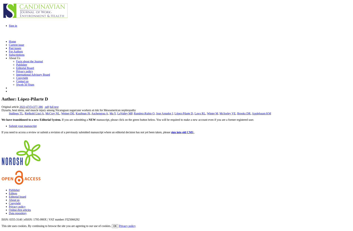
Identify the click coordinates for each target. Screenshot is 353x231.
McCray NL (52, 113)
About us (14, 200)
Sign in (13, 25)
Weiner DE (67, 113)
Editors (13, 193)
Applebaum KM (261, 113)
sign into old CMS (182, 132)
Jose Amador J (164, 113)
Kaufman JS (83, 113)
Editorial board (17, 196)
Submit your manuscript (23, 126)
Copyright (15, 203)
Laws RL (200, 113)
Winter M (212, 113)
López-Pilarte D (183, 113)
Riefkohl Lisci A (34, 113)
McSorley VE (228, 113)
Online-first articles (20, 209)
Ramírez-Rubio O (144, 113)
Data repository (18, 213)
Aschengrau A (99, 113)
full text (54, 106)
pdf (46, 106)
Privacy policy (17, 206)
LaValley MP (124, 113)
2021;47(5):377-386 (31, 106)
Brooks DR (244, 113)
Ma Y (113, 113)
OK (115, 226)
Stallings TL (16, 113)
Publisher (14, 190)
